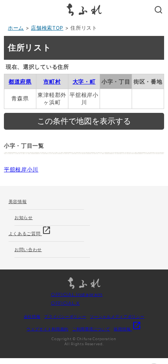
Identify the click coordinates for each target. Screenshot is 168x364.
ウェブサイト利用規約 (47, 329)
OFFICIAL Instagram (77, 294)
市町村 (52, 81)
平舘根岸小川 (21, 169)
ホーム (16, 28)
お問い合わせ (28, 249)
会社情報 (32, 316)
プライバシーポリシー (65, 316)
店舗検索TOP (47, 28)
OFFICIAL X (65, 303)
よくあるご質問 (30, 231)
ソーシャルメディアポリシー (117, 316)
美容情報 (18, 201)
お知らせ (23, 217)
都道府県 (20, 81)
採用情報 (127, 329)
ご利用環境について (91, 329)
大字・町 (84, 81)
